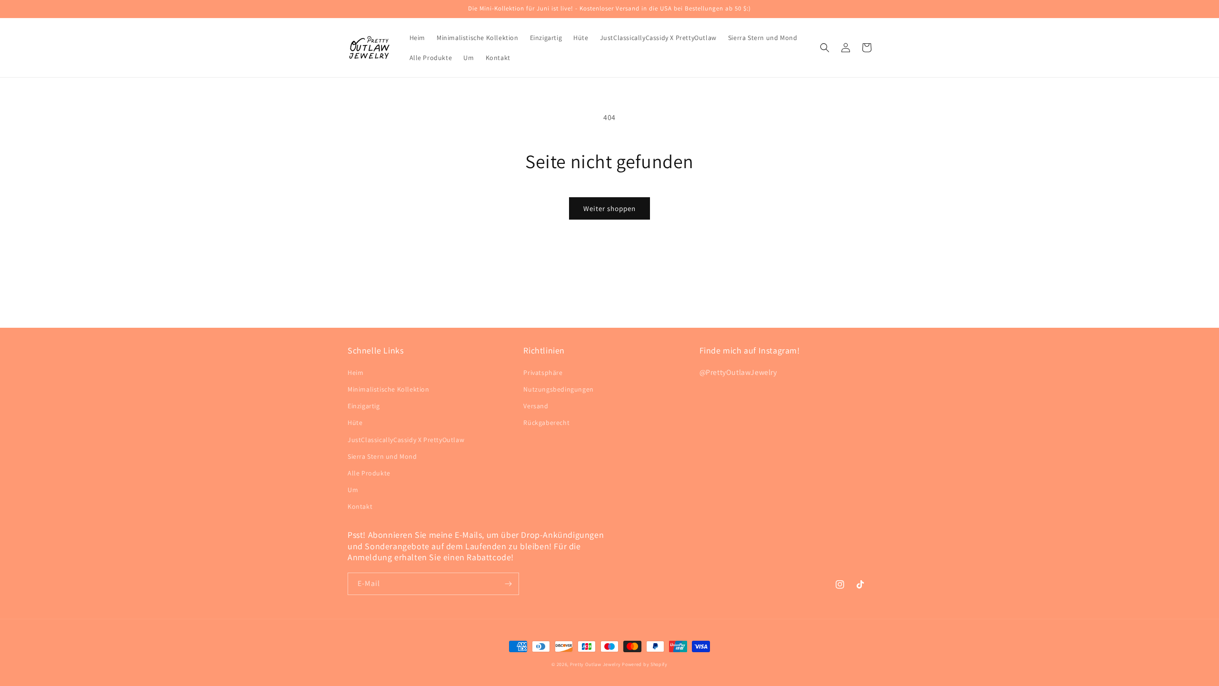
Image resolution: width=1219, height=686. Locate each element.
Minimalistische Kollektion (389, 389)
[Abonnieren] (508, 584)
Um (353, 489)
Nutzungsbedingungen (558, 389)
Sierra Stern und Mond (382, 456)
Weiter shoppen (609, 208)
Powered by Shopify (645, 664)
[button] (824, 47)
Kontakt (360, 506)
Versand (535, 406)
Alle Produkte (369, 473)
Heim (355, 372)
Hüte (355, 422)
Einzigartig (364, 406)
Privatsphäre (542, 372)
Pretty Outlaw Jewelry (595, 664)
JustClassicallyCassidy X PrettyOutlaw (406, 439)
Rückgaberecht (546, 422)
